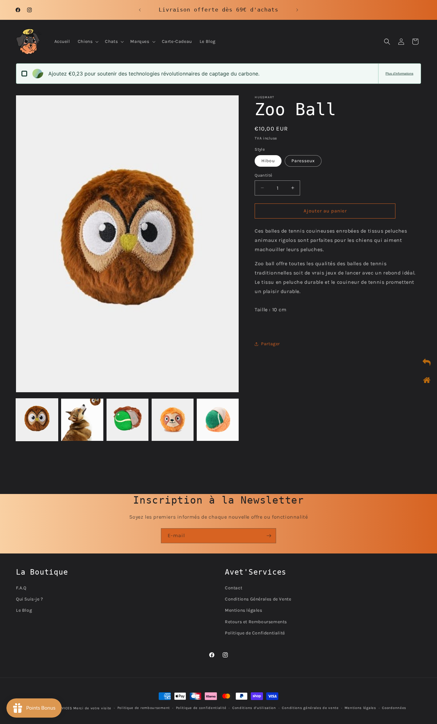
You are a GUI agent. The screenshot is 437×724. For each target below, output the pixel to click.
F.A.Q (21, 588)
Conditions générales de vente (310, 707)
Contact (233, 588)
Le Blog (24, 610)
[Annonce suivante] (297, 10)
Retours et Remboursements (256, 621)
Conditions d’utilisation (254, 707)
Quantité (263, 175)
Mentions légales (243, 610)
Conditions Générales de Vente (258, 599)
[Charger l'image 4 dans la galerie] (173, 420)
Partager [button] (270, 343)
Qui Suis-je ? (29, 599)
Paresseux (303, 160)
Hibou (268, 160)
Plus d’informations (399, 73)
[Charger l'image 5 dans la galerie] (218, 420)
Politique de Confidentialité (255, 632)
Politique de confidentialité (201, 707)
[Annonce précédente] (140, 10)
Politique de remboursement (143, 707)
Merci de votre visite (92, 708)
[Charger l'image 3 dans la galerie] (127, 420)
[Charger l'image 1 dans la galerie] (37, 420)
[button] (87, 41)
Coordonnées (394, 707)
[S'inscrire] (269, 535)
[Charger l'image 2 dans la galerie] (82, 420)
